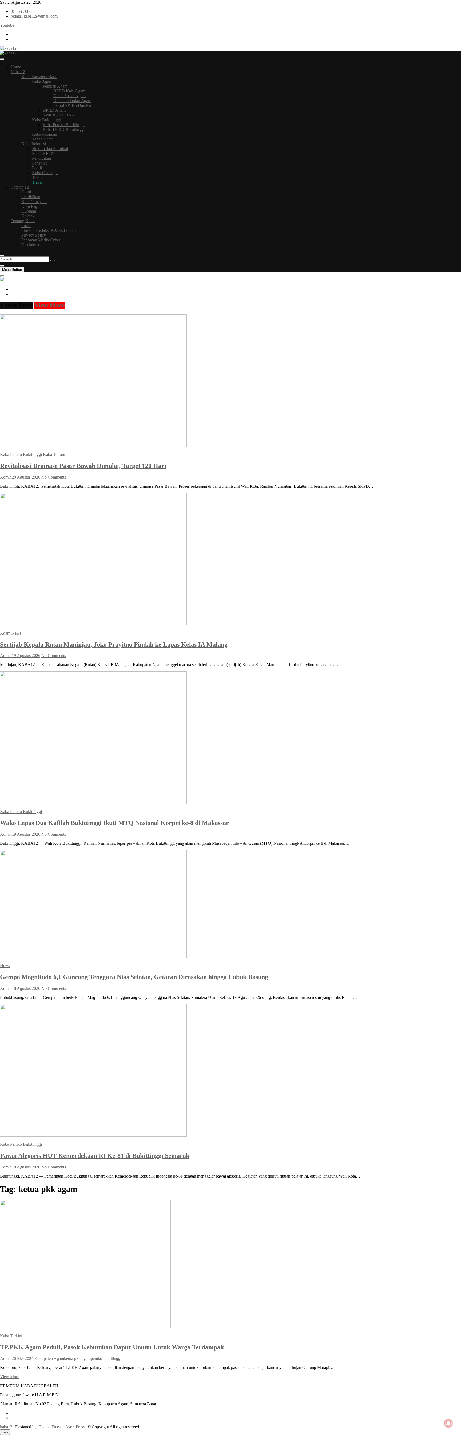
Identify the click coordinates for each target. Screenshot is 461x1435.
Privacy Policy (33, 235)
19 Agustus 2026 (26, 655)
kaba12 (6, 1427)
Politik (37, 168)
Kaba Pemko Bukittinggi (64, 124)
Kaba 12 (18, 71)
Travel (37, 182)
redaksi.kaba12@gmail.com (34, 16)
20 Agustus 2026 (26, 477)
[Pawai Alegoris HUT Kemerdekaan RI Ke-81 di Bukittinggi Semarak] (93, 1135)
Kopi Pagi (29, 206)
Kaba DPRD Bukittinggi (64, 129)
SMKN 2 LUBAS (58, 115)
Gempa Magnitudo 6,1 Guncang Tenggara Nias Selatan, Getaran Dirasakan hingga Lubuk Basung (134, 976)
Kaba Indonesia (34, 144)
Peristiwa (39, 163)
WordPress (75, 1427)
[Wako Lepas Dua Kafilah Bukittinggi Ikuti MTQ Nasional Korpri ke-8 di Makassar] (93, 802)
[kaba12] (2, 280)
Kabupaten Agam (49, 1358)
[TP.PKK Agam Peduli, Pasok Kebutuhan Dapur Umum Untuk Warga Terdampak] (85, 1326)
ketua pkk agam (77, 1358)
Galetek (27, 216)
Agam (5, 633)
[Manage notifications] (448, 1423)
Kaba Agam (42, 81)
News (16, 633)
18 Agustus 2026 (26, 988)
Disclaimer (30, 245)
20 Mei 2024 (22, 1358)
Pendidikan (41, 158)
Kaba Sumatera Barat (39, 76)
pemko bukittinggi (106, 1358)
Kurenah (28, 211)
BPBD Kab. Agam (69, 91)
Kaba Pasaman (44, 134)
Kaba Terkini (54, 454)
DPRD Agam (54, 110)
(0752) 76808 (22, 11)
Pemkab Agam (55, 86)
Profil (26, 225)
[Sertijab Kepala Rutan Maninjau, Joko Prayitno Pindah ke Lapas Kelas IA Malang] (93, 624)
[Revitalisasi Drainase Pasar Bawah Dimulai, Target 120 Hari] (93, 445)
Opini (26, 192)
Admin (6, 477)
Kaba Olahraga (45, 172)
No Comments (53, 477)
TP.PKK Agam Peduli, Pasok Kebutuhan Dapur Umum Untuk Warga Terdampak (112, 1347)
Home (16, 67)
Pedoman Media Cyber (40, 240)
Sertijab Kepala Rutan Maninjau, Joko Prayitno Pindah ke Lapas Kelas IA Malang (114, 644)
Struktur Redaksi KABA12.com (48, 230)
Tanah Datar (42, 139)
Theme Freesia (51, 1427)
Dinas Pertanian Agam (72, 100)
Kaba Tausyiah (34, 201)
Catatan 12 (20, 187)
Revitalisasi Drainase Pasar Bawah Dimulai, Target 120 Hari (83, 465)
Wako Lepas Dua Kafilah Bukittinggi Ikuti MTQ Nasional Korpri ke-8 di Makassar (114, 822)
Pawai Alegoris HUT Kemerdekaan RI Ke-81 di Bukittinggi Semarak (94, 1155)
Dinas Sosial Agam (69, 95)
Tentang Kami (23, 220)
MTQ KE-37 (43, 153)
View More (49, 305)
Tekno (37, 177)
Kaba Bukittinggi (46, 120)
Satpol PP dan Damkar (72, 105)
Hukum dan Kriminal (50, 148)
